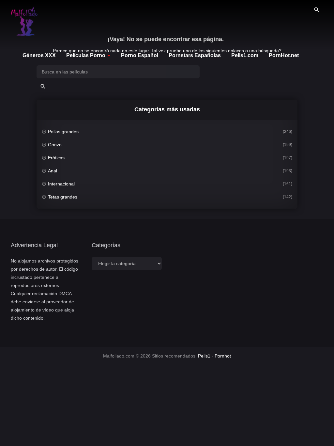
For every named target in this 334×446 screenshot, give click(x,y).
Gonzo (55, 144)
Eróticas (56, 157)
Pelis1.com (244, 55)
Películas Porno (85, 55)
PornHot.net (284, 55)
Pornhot (223, 355)
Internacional (61, 183)
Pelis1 (204, 355)
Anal (52, 170)
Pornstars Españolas (195, 55)
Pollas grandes (63, 131)
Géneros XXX (39, 55)
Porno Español (139, 55)
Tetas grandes (62, 196)
